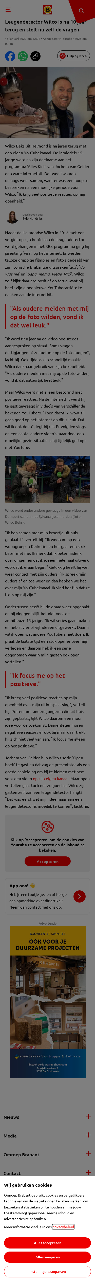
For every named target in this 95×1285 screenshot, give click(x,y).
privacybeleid (63, 1226)
